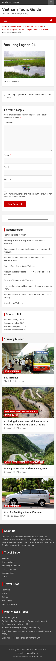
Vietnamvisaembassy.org (15, 330)
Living (7, 462)
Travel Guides (11, 415)
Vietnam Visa (8, 573)
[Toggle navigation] (5, 20)
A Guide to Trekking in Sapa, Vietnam (18, 627)
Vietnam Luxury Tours (14, 319)
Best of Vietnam (12, 411)
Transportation (12, 371)
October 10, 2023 (11, 472)
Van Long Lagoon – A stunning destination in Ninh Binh (29, 96)
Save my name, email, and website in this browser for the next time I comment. (28, 195)
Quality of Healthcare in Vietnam (18, 280)
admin (21, 381)
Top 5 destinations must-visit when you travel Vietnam (26, 631)
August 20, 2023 (11, 516)
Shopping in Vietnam (11, 565)
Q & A (4, 576)
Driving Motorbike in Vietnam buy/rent (25, 468)
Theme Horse (31, 653)
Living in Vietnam (9, 569)
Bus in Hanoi (11, 377)
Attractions (7, 601)
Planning (6, 558)
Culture (5, 597)
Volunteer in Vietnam (13, 303)
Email (7, 167)
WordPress (37, 656)
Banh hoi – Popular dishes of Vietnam (19, 638)
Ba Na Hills (7, 617)
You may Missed (14, 339)
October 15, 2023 (11, 428)
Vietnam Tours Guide (21, 9)
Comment (9, 122)
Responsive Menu (51, 2)
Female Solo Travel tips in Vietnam (19, 266)
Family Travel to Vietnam (15, 235)
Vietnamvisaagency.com (15, 326)
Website (7, 179)
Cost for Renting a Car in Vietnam (23, 512)
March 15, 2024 (10, 381)
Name (7, 155)
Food (4, 593)
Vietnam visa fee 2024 (14, 323)
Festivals (6, 590)
